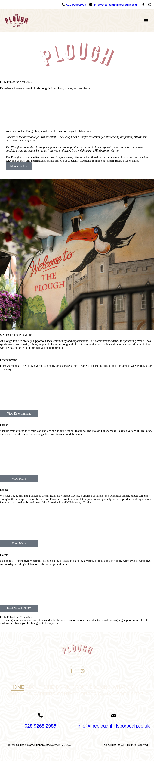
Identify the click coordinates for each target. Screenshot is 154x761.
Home (17, 687)
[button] (145, 20)
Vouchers (19, 693)
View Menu (19, 478)
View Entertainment (19, 413)
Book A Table (132, 693)
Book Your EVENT (19, 608)
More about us (18, 166)
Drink (63, 687)
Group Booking (91, 687)
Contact (68, 693)
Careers (44, 693)
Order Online (97, 693)
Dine (48, 687)
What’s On (125, 687)
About (34, 687)
